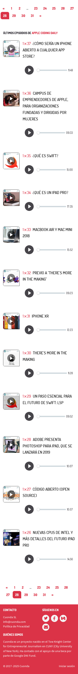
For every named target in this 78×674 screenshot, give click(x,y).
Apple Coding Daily (45, 33)
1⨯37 (27, 43)
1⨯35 (27, 155)
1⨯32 (27, 272)
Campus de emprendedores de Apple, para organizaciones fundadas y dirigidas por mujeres (45, 106)
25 (54, 8)
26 (63, 8)
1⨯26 (27, 532)
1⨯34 (27, 192)
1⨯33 (27, 229)
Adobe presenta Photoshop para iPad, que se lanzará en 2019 (47, 446)
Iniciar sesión (67, 666)
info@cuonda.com (14, 622)
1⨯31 (26, 316)
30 (23, 16)
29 (14, 16)
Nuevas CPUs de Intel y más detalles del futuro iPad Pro (49, 539)
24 (45, 8)
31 (32, 16)
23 (36, 8)
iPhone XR (40, 316)
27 (72, 8)
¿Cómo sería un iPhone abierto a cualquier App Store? (47, 50)
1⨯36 (27, 93)
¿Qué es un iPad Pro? (50, 192)
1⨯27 (27, 489)
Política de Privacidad (16, 626)
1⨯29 (27, 396)
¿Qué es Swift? (45, 155)
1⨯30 (27, 352)
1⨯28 (27, 439)
